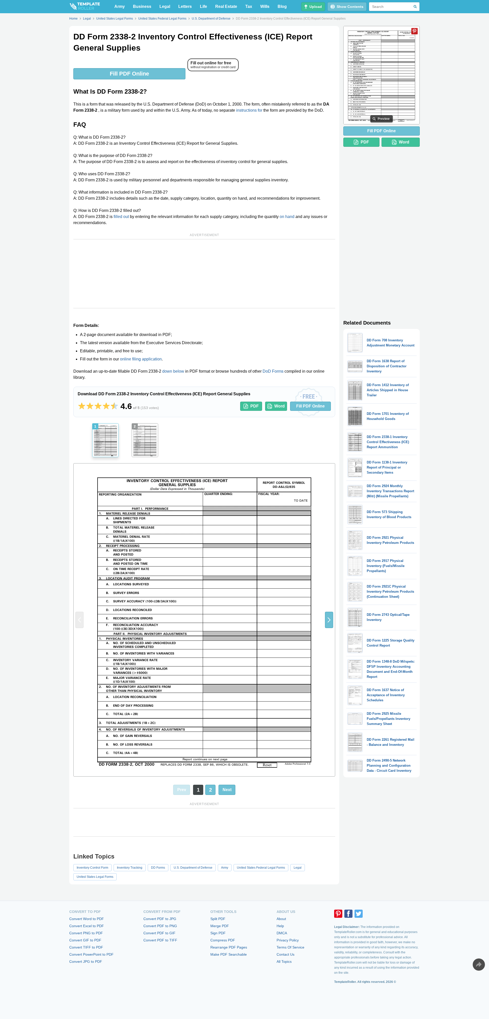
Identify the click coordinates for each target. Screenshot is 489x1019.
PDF (254, 406)
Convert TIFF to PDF (86, 947)
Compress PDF (222, 940)
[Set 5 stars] (114, 406)
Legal (164, 6)
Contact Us (285, 954)
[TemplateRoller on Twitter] (359, 914)
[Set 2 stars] (90, 406)
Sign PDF (218, 933)
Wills (264, 6)
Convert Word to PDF (86, 919)
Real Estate (226, 6)
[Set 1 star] (82, 406)
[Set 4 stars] (106, 406)
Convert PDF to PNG (160, 926)
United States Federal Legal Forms (261, 867)
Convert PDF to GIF (159, 933)
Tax (248, 6)
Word (279, 406)
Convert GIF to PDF (85, 940)
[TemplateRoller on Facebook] (348, 914)
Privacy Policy (288, 940)
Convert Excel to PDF (86, 926)
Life (203, 6)
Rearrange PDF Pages (228, 947)
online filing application (141, 359)
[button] (329, 620)
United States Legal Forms (95, 877)
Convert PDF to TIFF (160, 940)
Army (119, 6)
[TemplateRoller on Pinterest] (338, 914)
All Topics (284, 961)
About (281, 919)
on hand (287, 216)
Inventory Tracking (129, 867)
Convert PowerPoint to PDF (91, 954)
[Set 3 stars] (98, 406)
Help (280, 926)
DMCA (282, 933)
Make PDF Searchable (228, 954)
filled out (121, 216)
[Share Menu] (479, 964)
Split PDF (217, 919)
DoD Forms (273, 371)
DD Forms (158, 867)
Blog (282, 6)
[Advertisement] (204, 273)
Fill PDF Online (129, 73)
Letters (185, 6)
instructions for (249, 110)
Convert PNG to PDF (86, 933)
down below (173, 371)
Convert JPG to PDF (85, 961)
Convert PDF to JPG (159, 919)
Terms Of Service (290, 947)
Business (142, 6)
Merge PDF (219, 926)
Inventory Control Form (92, 867)
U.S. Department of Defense (193, 867)
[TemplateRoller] (84, 7)
